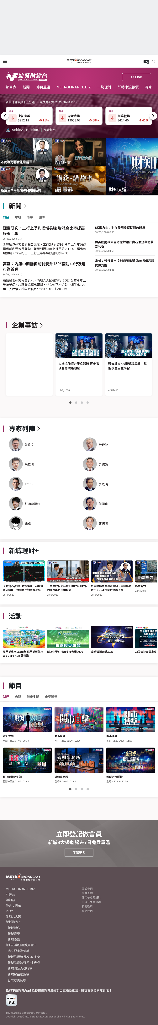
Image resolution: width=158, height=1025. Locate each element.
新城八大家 (13, 916)
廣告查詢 (87, 893)
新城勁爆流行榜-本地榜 (24, 956)
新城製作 (14, 927)
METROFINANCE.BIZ (74, 86)
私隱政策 (87, 906)
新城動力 (12, 921)
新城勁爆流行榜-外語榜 (24, 962)
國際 (42, 217)
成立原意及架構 (18, 950)
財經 (6, 696)
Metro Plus (13, 905)
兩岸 (30, 217)
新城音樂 (14, 933)
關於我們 (87, 888)
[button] (5, 116)
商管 (18, 696)
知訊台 (10, 900)
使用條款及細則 (91, 897)
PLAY (9, 911)
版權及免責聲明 (91, 902)
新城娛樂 (14, 939)
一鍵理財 (104, 86)
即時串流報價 (128, 86)
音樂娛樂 (51, 696)
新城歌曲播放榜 (18, 974)
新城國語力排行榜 (20, 968)
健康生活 (33, 696)
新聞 (26, 86)
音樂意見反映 (17, 980)
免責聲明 (49, 130)
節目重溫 (43, 86)
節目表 (11, 86)
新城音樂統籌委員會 (20, 945)
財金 (6, 217)
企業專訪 (25, 324)
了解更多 (79, 852)
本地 (18, 217)
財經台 (10, 894)
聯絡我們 (87, 911)
